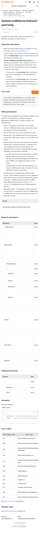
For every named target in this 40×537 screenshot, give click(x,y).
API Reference (19, 12)
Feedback (22, 526)
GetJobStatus (26, 67)
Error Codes (8, 501)
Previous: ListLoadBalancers (6, 517)
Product (35, 32)
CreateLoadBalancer (20, 51)
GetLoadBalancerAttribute (22, 53)
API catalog (28, 12)
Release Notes (8, 511)
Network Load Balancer (28, 10)
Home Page (4, 10)
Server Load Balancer (14, 10)
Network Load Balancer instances (11, 14)
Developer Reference (8, 12)
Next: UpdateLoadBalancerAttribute (26, 517)
